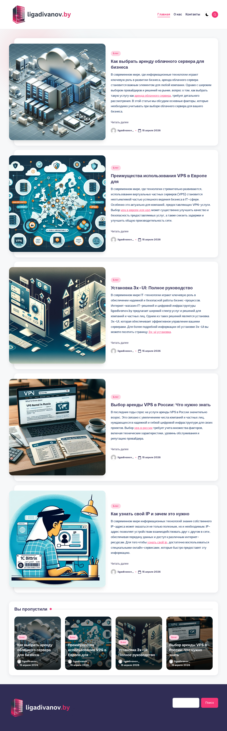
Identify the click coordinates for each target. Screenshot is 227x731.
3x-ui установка (159, 332)
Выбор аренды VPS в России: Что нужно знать (161, 404)
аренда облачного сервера (152, 96)
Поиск (209, 703)
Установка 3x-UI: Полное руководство (152, 287)
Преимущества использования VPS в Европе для (87, 650)
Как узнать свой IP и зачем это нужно (150, 513)
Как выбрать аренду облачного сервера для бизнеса (34, 650)
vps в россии (143, 428)
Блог (116, 53)
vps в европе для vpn (136, 210)
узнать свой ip (157, 542)
